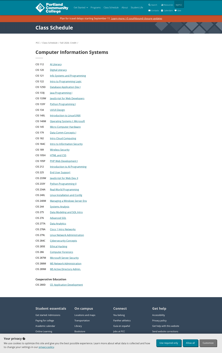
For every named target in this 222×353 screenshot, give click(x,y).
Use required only (168, 342)
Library (78, 325)
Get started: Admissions (47, 315)
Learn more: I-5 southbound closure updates (136, 18)
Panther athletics (122, 320)
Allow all (190, 342)
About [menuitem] (125, 7)
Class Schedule (54, 27)
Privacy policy (159, 320)
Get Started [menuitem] (79, 7)
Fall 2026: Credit (68, 42)
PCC (38, 42)
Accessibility (158, 315)
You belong (119, 315)
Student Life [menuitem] (137, 7)
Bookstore (79, 331)
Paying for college (44, 320)
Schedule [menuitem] (111, 7)
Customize (208, 342)
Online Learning (43, 331)
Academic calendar (45, 325)
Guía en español (121, 325)
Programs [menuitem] (96, 7)
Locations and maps (84, 315)
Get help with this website (165, 325)
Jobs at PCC (119, 331)
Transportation (82, 320)
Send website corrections (165, 331)
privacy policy (46, 347)
